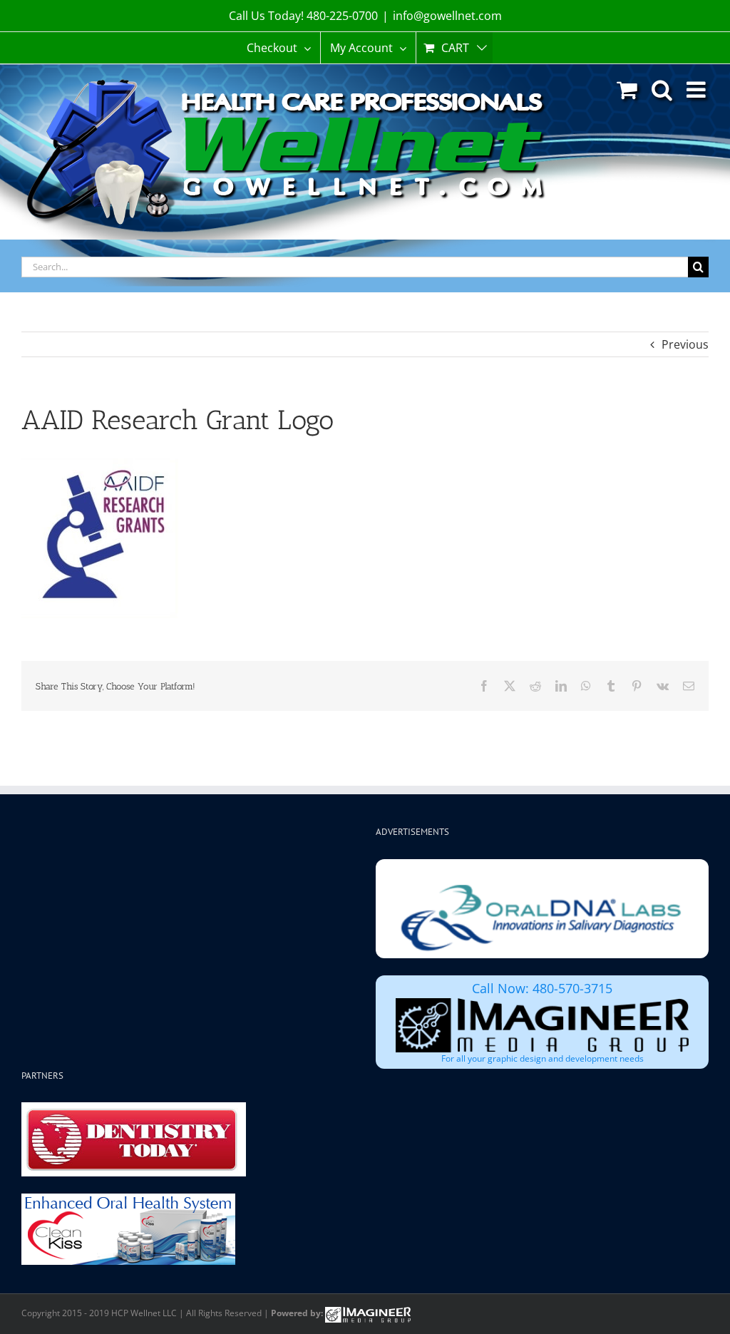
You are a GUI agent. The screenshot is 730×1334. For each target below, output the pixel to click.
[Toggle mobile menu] (698, 89)
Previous (685, 344)
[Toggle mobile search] (662, 89)
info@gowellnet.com (447, 16)
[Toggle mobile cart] (627, 89)
